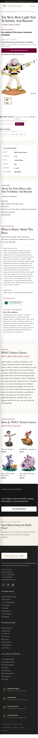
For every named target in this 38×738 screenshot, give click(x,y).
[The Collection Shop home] (18, 6)
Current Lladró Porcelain (7, 659)
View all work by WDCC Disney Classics (15, 356)
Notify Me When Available (19, 50)
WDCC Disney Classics (11, 11)
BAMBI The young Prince (28, 449)
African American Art (6, 628)
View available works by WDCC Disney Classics (12, 54)
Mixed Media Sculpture (7, 665)
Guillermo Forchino (6, 642)
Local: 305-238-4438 (6, 577)
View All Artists (5, 648)
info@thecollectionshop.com (8, 579)
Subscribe (22, 727)
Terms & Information (5, 727)
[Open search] (30, 6)
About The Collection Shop (8, 596)
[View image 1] (8, 100)
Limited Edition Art (6, 645)
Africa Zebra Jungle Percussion (7, 474)
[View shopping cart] (33, 6)
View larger (33, 93)
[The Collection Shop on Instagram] (8, 585)
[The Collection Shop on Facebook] (3, 585)
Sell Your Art (4, 679)
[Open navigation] (4, 6)
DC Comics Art (5, 633)
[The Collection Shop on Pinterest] (13, 585)
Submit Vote (19, 123)
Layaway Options (6, 599)
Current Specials (5, 676)
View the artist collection (10, 426)
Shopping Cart (5, 616)
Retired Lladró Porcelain (7, 662)
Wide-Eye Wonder (7, 449)
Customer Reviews (6, 614)
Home (2, 11)
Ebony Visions (5, 639)
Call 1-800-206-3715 (19, 509)
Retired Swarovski (6, 670)
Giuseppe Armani (5, 631)
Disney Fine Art (5, 636)
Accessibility (4, 608)
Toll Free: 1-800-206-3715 (8, 574)
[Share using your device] (21, 134)
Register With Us (5, 611)
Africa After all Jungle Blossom (27, 474)
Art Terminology (5, 605)
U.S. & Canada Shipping (7, 602)
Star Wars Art (5, 667)
